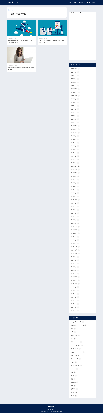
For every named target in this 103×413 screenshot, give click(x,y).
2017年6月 (74, 210)
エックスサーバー (77, 345)
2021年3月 (74, 82)
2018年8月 (75, 176)
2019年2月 (75, 159)
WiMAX (81, 2)
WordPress (75, 335)
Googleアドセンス (77, 322)
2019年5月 (75, 149)
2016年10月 (75, 233)
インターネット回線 (89, 2)
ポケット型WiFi (73, 2)
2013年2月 (74, 307)
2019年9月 (74, 136)
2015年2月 (74, 273)
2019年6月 (75, 146)
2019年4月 (75, 152)
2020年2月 (74, 119)
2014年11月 (75, 280)
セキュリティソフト (77, 352)
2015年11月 (75, 250)
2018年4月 (74, 186)
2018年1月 (74, 196)
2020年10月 (75, 95)
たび (73, 338)
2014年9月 (74, 287)
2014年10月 (75, 283)
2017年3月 (74, 216)
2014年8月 (74, 290)
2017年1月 (75, 223)
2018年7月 (74, 179)
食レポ (73, 395)
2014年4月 (74, 300)
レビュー (74, 369)
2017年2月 (74, 220)
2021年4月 (74, 79)
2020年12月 (75, 89)
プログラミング (76, 365)
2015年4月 (74, 267)
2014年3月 (74, 303)
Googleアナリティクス (78, 325)
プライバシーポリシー (51, 409)
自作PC (74, 392)
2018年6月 (75, 183)
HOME (52, 407)
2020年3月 (74, 116)
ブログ (73, 362)
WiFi (73, 332)
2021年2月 (74, 85)
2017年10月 (75, 199)
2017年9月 (74, 203)
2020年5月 (74, 109)
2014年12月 (75, 277)
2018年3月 (74, 189)
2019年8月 (74, 139)
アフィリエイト (76, 342)
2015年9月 (74, 257)
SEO (73, 328)
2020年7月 (74, 102)
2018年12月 (75, 166)
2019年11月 (75, 129)
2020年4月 (74, 112)
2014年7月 (74, 293)
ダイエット (75, 355)
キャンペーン (75, 348)
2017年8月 (74, 206)
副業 (73, 379)
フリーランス (75, 359)
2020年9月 (74, 99)
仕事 (73, 372)
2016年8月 (75, 240)
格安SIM (74, 389)
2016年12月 (75, 226)
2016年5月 (74, 243)
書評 (73, 385)
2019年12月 (75, 126)
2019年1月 (75, 163)
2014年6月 (74, 297)
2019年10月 (75, 132)
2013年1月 (74, 310)
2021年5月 (74, 75)
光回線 (73, 375)
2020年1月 (74, 122)
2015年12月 (75, 246)
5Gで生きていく (14, 2)
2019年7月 (74, 142)
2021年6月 (74, 72)
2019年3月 (75, 156)
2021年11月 (75, 69)
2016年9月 (74, 236)
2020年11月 (75, 92)
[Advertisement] (80, 36)
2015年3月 (74, 270)
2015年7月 (74, 260)
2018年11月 (75, 169)
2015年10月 (75, 253)
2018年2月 (75, 193)
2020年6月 (74, 105)
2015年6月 (74, 263)
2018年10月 (75, 173)
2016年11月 (75, 230)
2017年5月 (74, 213)
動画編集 (74, 382)
